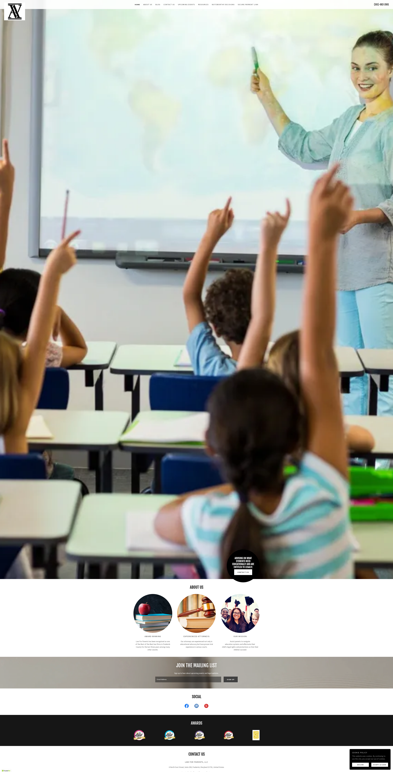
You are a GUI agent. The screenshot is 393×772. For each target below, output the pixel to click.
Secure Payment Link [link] (248, 4)
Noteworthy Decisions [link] (223, 4)
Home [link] (137, 4)
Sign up (230, 679)
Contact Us (243, 572)
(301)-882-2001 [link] (381, 4)
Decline (360, 765)
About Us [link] (147, 4)
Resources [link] (203, 4)
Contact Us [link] (169, 4)
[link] (52, 3)
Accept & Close (379, 765)
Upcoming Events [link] (186, 4)
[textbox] (188, 679)
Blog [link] (157, 4)
